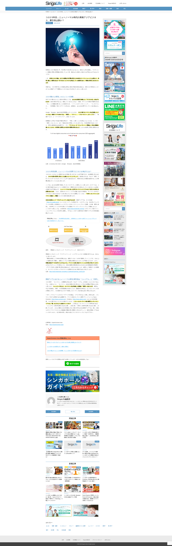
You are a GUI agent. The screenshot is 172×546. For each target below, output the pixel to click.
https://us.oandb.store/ (53, 202)
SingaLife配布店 (112, 3)
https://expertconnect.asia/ (56, 324)
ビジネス (53, 11)
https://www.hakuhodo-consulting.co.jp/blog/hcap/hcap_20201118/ (67, 271)
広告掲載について (100, 3)
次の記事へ (91, 411)
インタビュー (63, 525)
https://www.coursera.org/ (59, 299)
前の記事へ (54, 411)
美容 (100, 8)
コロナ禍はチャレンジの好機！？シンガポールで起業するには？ (64, 350)
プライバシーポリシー (97, 539)
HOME (47, 11)
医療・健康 (109, 8)
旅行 (118, 8)
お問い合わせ (122, 3)
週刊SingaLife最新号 (114, 59)
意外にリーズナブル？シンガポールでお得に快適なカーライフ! (64, 342)
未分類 (52, 530)
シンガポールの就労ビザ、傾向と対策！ (58, 346)
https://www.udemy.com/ (79, 299)
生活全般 (75, 8)
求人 (125, 8)
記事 (83, 3)
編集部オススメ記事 (80, 525)
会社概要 (90, 3)
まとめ (66, 8)
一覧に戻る (72, 411)
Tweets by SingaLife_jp (109, 262)
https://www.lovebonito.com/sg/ (75, 208)
